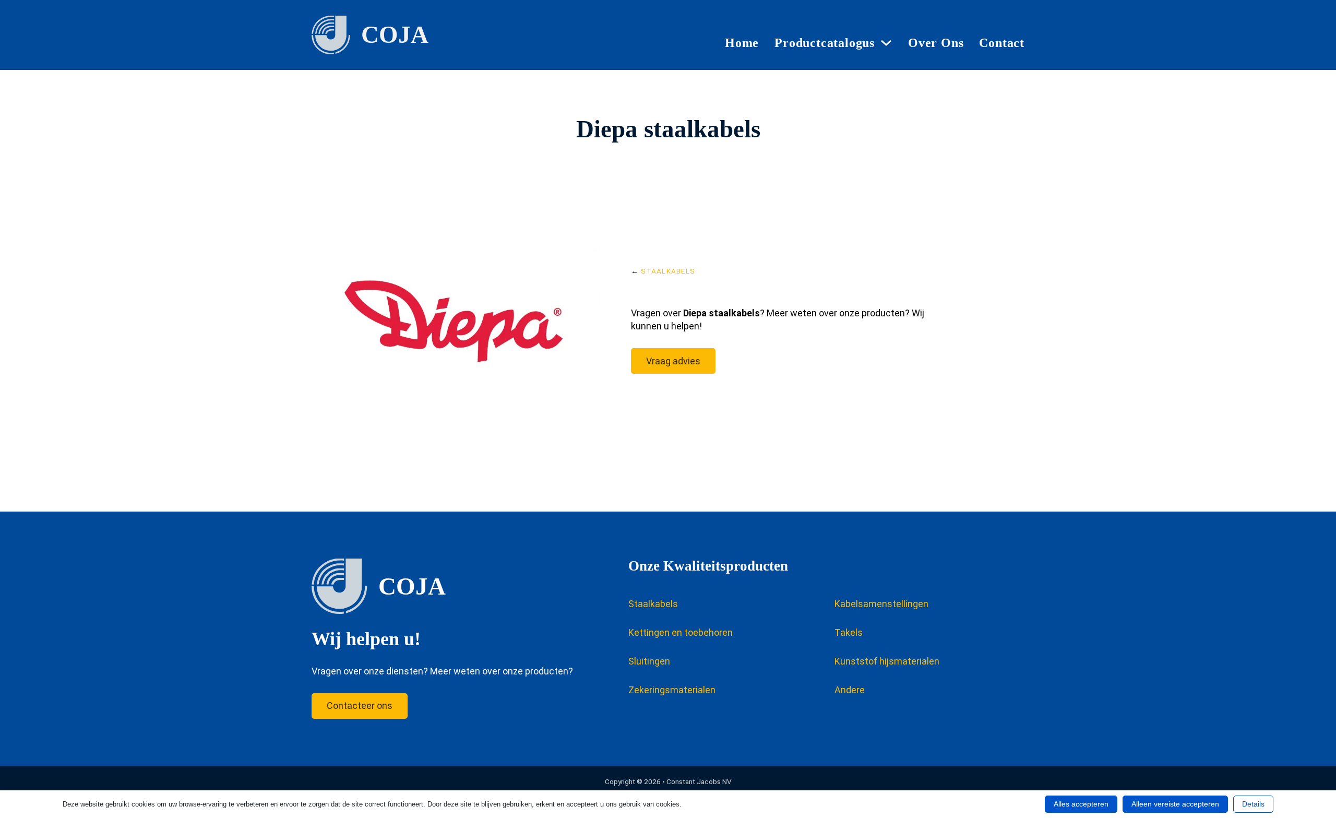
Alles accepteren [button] (1081, 804)
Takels (848, 632)
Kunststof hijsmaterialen (886, 661)
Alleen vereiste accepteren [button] (1175, 804)
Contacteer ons (359, 705)
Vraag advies (673, 360)
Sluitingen (649, 661)
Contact (1001, 43)
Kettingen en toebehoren (680, 632)
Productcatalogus (824, 43)
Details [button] (1253, 804)
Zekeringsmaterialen (671, 689)
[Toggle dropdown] (886, 43)
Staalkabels (668, 271)
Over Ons (935, 43)
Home (742, 43)
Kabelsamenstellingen (881, 603)
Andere (849, 689)
